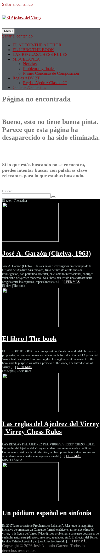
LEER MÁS (72, 282)
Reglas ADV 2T (26, 78)
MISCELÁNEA (26, 59)
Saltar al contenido (17, 4)
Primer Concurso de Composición (51, 73)
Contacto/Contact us (29, 87)
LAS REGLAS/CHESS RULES (40, 54)
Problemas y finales (39, 68)
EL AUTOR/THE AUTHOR (37, 45)
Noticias (30, 64)
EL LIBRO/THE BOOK (33, 49)
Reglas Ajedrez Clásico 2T (45, 82)
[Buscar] (53, 197)
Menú (8, 31)
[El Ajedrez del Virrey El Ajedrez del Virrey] (21, 17)
